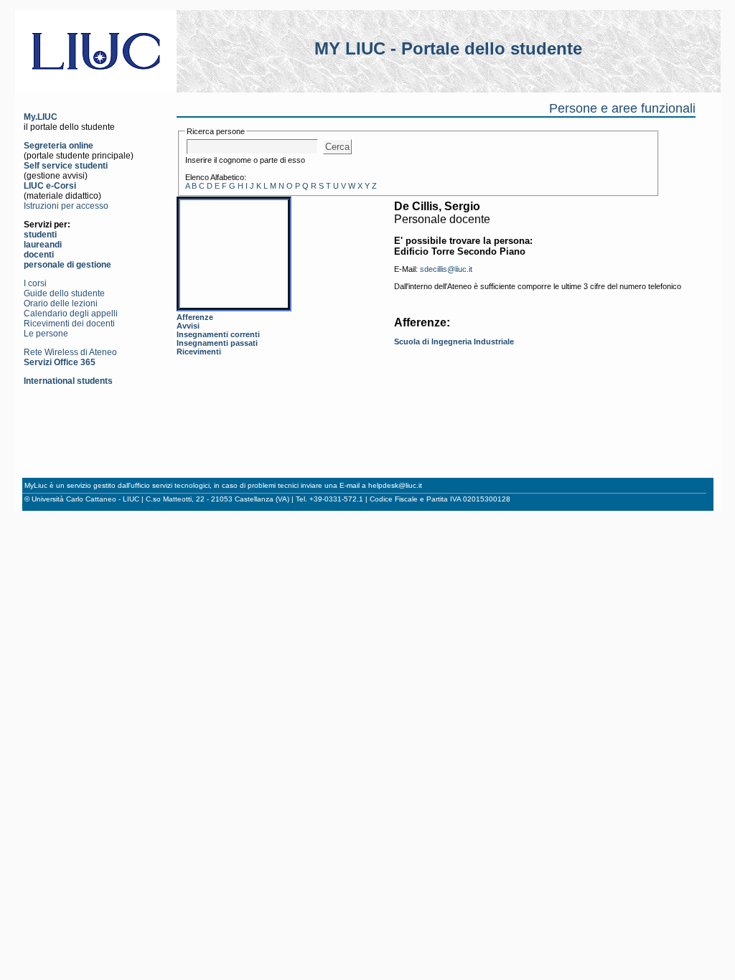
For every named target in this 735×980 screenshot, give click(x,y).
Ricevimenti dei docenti (69, 324)
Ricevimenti (199, 351)
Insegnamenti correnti (218, 334)
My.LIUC (40, 117)
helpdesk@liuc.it (395, 485)
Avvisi (188, 325)
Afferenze (195, 317)
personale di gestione (67, 265)
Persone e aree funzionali (622, 108)
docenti (39, 255)
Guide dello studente (64, 293)
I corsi (35, 283)
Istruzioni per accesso (66, 206)
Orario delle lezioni (61, 303)
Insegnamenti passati (217, 343)
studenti (40, 235)
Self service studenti (66, 166)
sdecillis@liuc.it (446, 269)
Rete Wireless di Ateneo (70, 352)
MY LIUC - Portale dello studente (448, 48)
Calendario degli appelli (71, 313)
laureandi (43, 245)
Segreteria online (58, 146)
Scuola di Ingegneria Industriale (454, 341)
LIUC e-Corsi (50, 186)
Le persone (46, 334)
